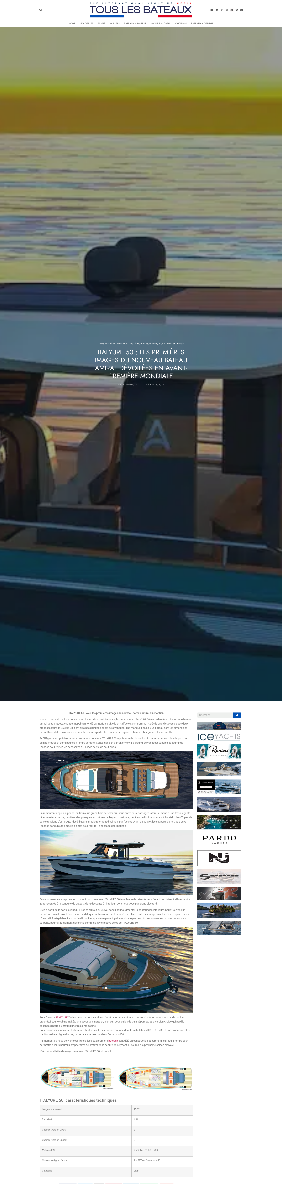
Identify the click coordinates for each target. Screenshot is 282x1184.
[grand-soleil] (219, 934)
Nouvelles (86, 23)
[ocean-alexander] (219, 793)
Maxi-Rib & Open (160, 23)
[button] (40, 9)
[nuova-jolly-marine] (219, 865)
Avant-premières (106, 343)
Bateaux (121, 343)
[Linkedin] (227, 10)
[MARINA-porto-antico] (219, 729)
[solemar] (219, 775)
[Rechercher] (237, 715)
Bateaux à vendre (202, 23)
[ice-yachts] (219, 739)
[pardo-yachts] (219, 846)
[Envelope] (242, 10)
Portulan (180, 23)
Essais (101, 23)
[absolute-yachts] (219, 810)
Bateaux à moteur (135, 23)
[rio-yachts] (219, 916)
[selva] (219, 898)
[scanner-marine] (219, 883)
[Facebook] (232, 10)
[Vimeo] (217, 10)
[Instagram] (222, 10)
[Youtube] (212, 10)
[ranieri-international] (219, 757)
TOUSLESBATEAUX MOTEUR (171, 343)
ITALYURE (62, 1017)
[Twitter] (237, 10)
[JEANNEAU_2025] (219, 828)
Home (72, 23)
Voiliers (115, 23)
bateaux (113, 1040)
